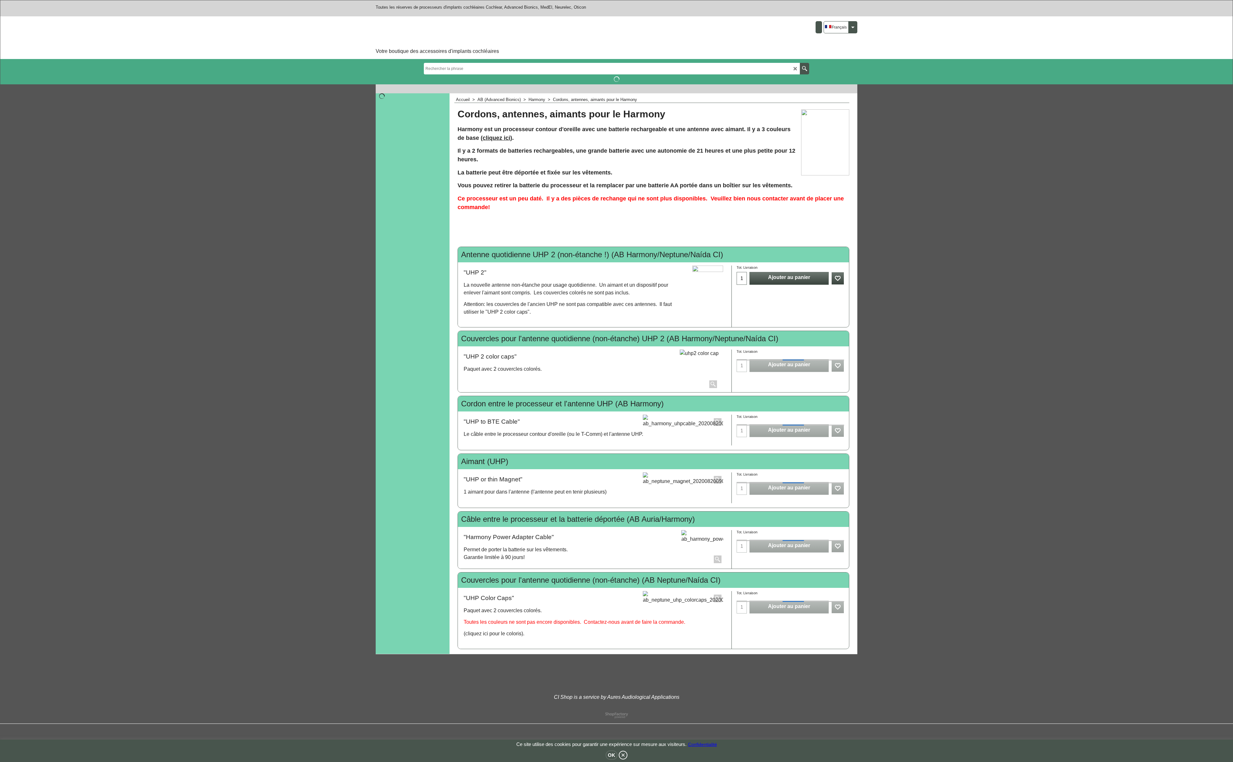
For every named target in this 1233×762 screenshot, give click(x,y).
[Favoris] (838, 278)
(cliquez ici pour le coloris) (493, 633)
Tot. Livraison (747, 267)
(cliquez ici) (496, 138)
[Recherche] (804, 68)
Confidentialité (702, 744)
